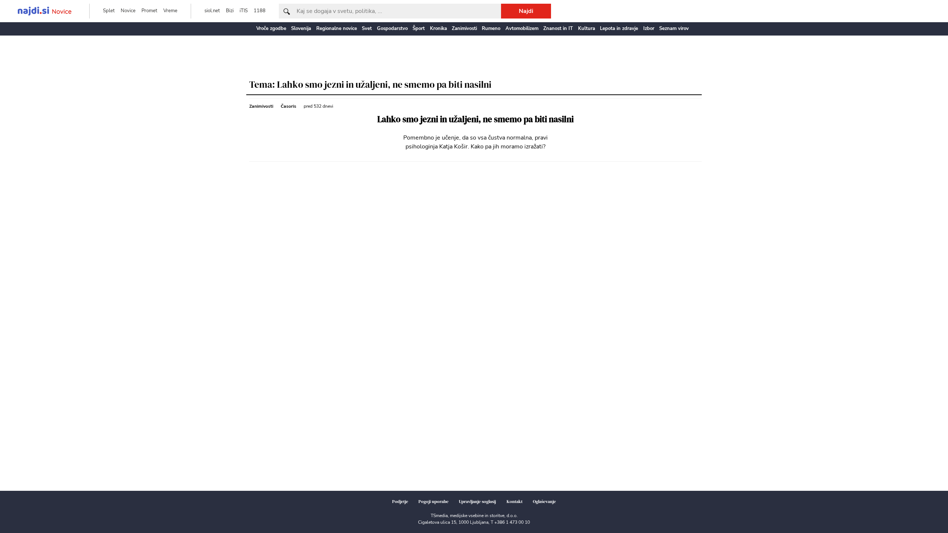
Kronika (438, 28)
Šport (419, 28)
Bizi (230, 10)
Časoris (288, 106)
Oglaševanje (544, 501)
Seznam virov (674, 28)
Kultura (586, 28)
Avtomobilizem (521, 28)
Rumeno (491, 28)
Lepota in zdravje (619, 28)
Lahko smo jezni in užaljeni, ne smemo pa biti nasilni (475, 119)
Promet (149, 10)
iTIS (244, 10)
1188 (260, 10)
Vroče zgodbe (271, 28)
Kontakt (515, 501)
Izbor (648, 28)
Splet (109, 10)
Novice (128, 10)
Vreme (170, 10)
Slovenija (301, 28)
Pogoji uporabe (433, 501)
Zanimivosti (464, 28)
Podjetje (400, 501)
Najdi (526, 11)
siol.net (212, 10)
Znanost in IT (558, 28)
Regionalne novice (336, 28)
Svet (367, 28)
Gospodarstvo (392, 28)
